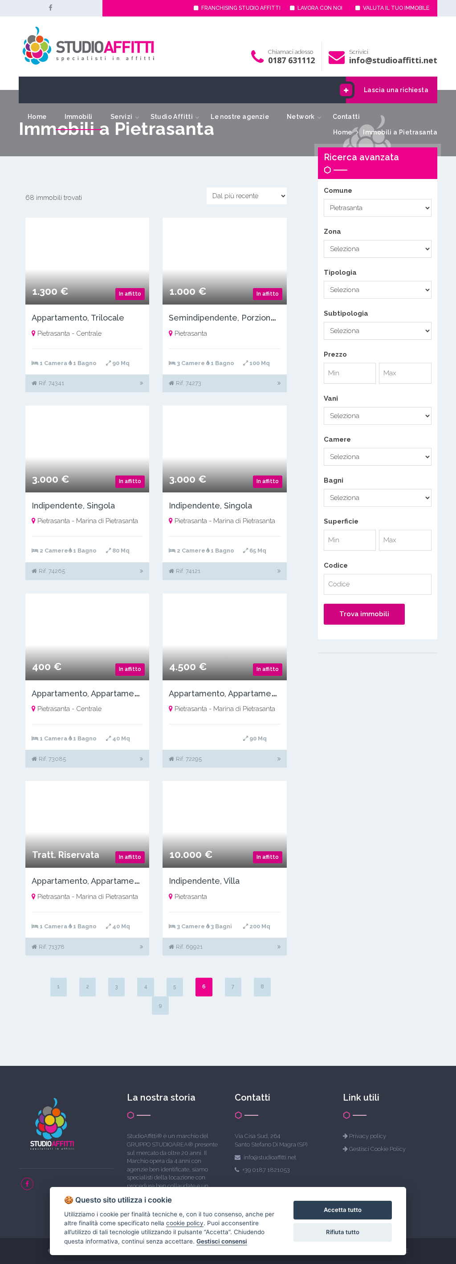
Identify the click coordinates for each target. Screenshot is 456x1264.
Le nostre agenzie (240, 116)
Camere (337, 439)
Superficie (341, 521)
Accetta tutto (343, 1209)
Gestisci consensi (221, 1241)
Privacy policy (367, 1136)
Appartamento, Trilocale (78, 317)
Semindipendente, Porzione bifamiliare (243, 317)
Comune (338, 191)
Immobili (79, 116)
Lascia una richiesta (396, 89)
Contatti (346, 116)
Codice (336, 565)
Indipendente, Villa (204, 881)
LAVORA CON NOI (319, 8)
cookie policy (185, 1223)
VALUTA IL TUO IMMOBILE (395, 8)
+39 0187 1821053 (266, 1169)
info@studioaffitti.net (393, 60)
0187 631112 (291, 60)
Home (37, 116)
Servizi (121, 116)
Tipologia (340, 272)
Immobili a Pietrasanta (400, 132)
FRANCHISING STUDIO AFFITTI (240, 8)
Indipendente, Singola (73, 505)
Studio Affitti (172, 116)
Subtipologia (346, 313)
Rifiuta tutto (342, 1232)
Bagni (333, 480)
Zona (332, 232)
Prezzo (335, 354)
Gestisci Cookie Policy (377, 1149)
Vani (331, 398)
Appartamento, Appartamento (89, 693)
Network (301, 116)
